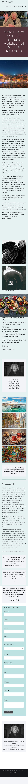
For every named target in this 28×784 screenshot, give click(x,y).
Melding (6, 700)
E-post (6, 628)
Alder (6, 636)
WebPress (16, 772)
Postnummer (8, 663)
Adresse (6, 619)
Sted (5, 672)
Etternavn (7, 654)
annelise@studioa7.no (10, 7)
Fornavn (6, 611)
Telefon (6, 682)
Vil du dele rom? (8, 645)
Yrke (5, 690)
